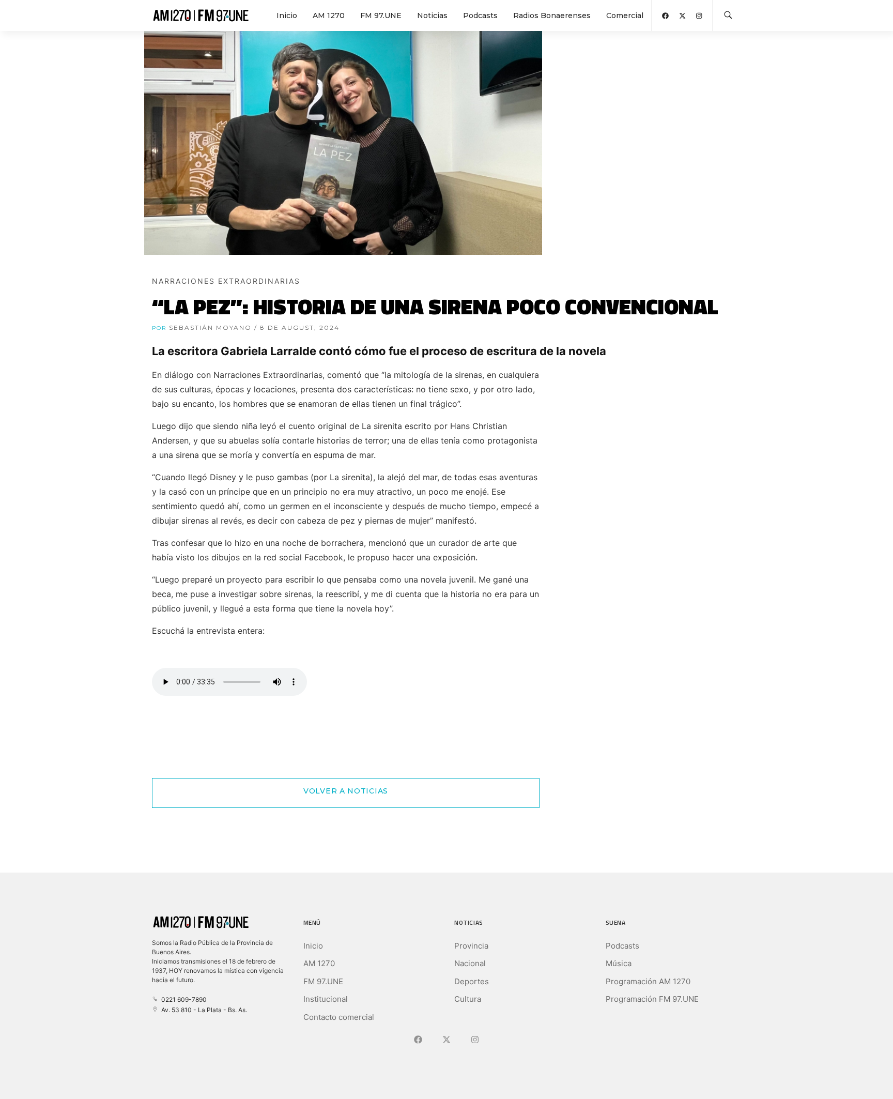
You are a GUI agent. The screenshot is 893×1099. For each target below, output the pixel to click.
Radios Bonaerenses (552, 15)
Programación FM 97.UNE (652, 999)
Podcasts (480, 15)
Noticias (432, 15)
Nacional (470, 963)
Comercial (624, 15)
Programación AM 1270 (648, 981)
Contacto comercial (338, 1017)
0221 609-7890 (182, 999)
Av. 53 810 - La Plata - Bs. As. (202, 1010)
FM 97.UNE (381, 15)
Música (619, 963)
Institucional (325, 999)
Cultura (467, 999)
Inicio (286, 15)
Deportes (471, 981)
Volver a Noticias (345, 791)
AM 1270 (329, 15)
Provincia (471, 946)
